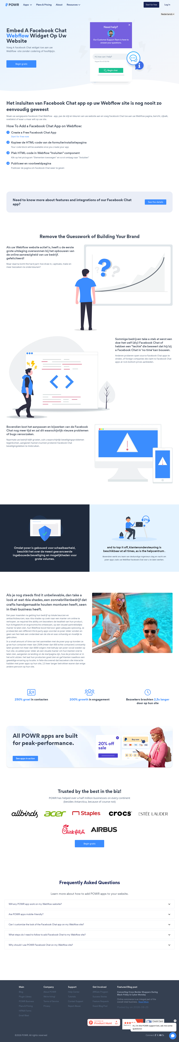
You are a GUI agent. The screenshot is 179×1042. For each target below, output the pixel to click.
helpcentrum (155, 551)
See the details (155, 201)
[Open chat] (172, 1035)
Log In (167, 4)
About (59, 4)
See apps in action (25, 758)
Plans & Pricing (44, 4)
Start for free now (20, 136)
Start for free (151, 4)
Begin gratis (21, 63)
